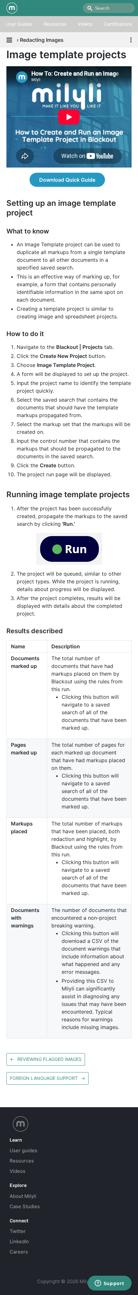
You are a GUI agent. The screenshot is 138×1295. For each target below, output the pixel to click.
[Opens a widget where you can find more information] (109, 1284)
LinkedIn (19, 1241)
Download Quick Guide (67, 180)
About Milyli (23, 1196)
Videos (85, 24)
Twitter (18, 1231)
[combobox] (109, 8)
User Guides (19, 24)
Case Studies (25, 1206)
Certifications (118, 24)
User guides (23, 1150)
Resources (55, 24)
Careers (19, 1252)
